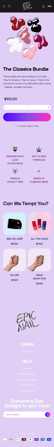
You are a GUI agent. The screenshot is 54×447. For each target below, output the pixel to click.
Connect (27, 368)
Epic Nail (30, 434)
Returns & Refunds (27, 379)
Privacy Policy (27, 390)
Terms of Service (27, 385)
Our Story (27, 351)
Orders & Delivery (27, 374)
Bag (49, 6)
